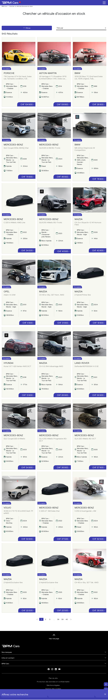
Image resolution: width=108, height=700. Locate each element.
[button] (37, 619)
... (54, 619)
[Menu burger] (104, 2)
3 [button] (49, 619)
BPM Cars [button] (5, 664)
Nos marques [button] (7, 652)
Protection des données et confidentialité (53, 682)
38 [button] (58, 619)
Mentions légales (53, 685)
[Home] (11, 3)
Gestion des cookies (53, 689)
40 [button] (67, 619)
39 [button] (62, 619)
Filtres (28, 28)
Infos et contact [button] (8, 658)
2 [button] (45, 619)
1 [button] (41, 619)
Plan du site (53, 678)
